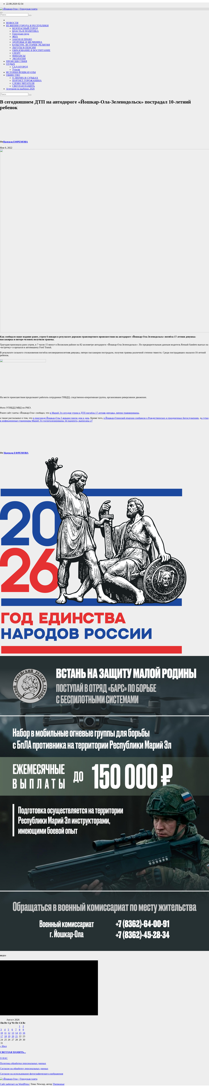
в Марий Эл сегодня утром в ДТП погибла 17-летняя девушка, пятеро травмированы (94, 413)
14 (16, 1033)
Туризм (16, 69)
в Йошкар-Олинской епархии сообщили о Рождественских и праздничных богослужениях (151, 418)
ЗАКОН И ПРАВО (22, 39)
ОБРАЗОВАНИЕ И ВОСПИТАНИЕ (31, 50)
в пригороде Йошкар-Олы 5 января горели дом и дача (61, 418)
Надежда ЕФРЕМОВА (15, 141)
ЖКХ (15, 36)
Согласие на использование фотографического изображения (31, 1073)
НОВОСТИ (12, 23)
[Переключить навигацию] (1, 12)
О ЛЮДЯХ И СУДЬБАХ (25, 77)
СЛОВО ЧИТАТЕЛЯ (23, 83)
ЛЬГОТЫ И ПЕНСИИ (24, 47)
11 (5, 1033)
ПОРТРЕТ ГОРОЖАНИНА (27, 80)
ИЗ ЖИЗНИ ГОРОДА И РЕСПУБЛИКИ (27, 25)
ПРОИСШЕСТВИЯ (16, 61)
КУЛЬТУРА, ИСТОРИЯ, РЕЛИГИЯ (31, 45)
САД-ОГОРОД (20, 66)
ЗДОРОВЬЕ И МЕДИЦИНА (27, 42)
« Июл (3, 1046)
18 (5, 1036)
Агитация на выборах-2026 (20, 88)
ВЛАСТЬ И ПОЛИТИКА (25, 31)
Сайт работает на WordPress (15, 1084)
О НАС (4, 1058)
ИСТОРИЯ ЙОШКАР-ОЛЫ (21, 72)
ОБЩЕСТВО (13, 75)
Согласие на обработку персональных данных (24, 1068)
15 (20, 1033)
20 (13, 1036)
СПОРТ (16, 53)
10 (1, 1033)
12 (9, 1033)
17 (1, 1036)
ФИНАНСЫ (18, 55)
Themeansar (58, 1084)
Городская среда (20, 34)
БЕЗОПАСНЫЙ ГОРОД (25, 28)
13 (13, 1033)
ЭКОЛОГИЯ (19, 58)
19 (9, 1036)
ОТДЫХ (10, 64)
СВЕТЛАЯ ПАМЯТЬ (23, 86)
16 (24, 1033)
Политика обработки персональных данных (23, 1063)
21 (16, 1036)
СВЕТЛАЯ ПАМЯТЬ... (13, 1052)
